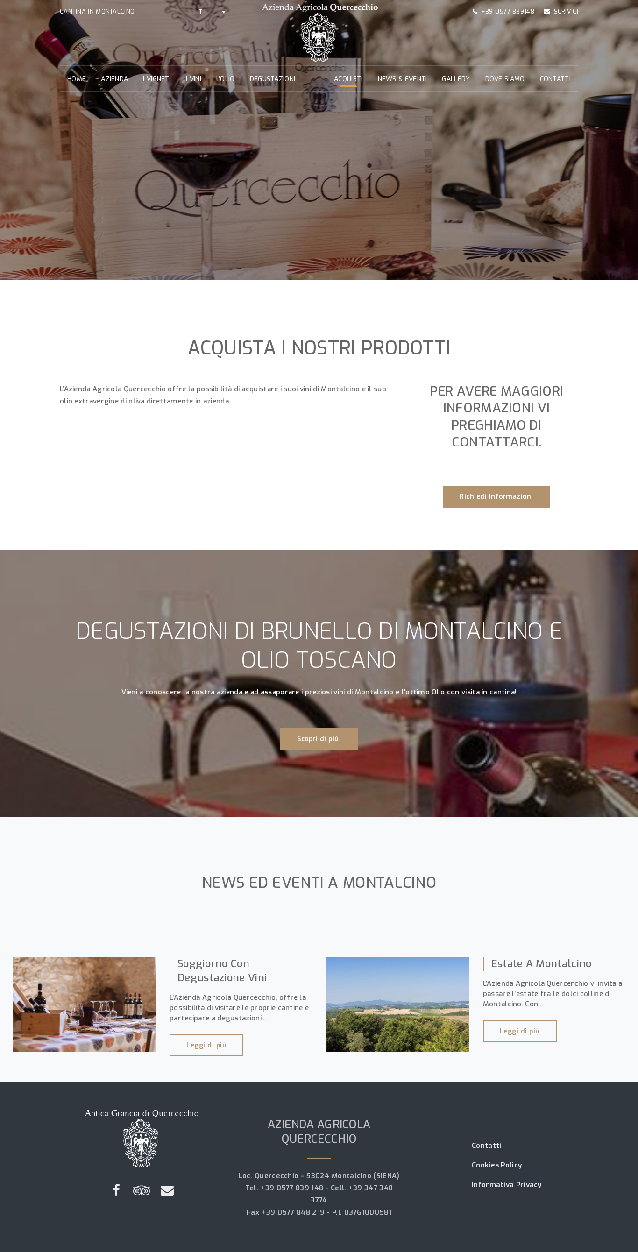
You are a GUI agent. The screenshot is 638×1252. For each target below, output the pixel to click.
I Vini (193, 79)
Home (76, 79)
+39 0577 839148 (507, 11)
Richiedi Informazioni (496, 496)
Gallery (456, 79)
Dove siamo (505, 79)
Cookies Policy (497, 1165)
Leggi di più (206, 1045)
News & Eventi (402, 79)
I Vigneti (157, 79)
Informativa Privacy (507, 1184)
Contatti (555, 79)
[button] (211, 11)
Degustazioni (273, 79)
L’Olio (225, 79)
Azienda (114, 79)
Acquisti (348, 79)
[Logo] (319, 32)
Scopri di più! (319, 739)
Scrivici (566, 11)
